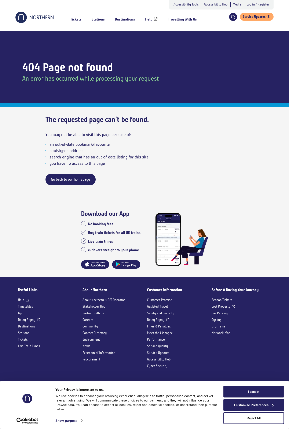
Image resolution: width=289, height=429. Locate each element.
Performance (156, 339)
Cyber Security (157, 366)
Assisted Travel (157, 306)
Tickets (23, 339)
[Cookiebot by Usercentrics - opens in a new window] (27, 421)
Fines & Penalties (159, 326)
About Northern (95, 289)
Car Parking (220, 313)
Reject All (254, 418)
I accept (253, 391)
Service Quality (157, 346)
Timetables (25, 306)
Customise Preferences (251, 405)
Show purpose (66, 420)
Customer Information (164, 289)
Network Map (221, 333)
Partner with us (93, 313)
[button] (233, 17)
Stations (23, 333)
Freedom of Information (99, 353)
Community (90, 326)
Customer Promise (159, 300)
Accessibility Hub (215, 4)
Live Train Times (29, 346)
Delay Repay (26, 320)
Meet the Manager (159, 333)
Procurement (91, 359)
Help (21, 300)
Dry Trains (219, 326)
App (20, 313)
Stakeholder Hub (94, 306)
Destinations (26, 326)
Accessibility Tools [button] (186, 4)
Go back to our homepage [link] (70, 179)
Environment (91, 339)
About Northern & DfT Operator (104, 300)
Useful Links (27, 289)
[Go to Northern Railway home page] (34, 21)
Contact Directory (95, 333)
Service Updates (158, 353)
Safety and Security (160, 313)
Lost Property (221, 306)
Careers (88, 320)
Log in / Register (257, 4)
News (86, 346)
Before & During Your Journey (235, 289)
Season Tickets (222, 300)
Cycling (217, 320)
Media (237, 4)
